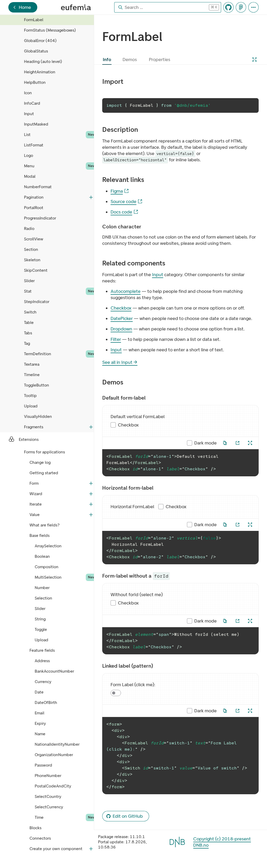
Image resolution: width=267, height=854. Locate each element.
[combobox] (163, 7)
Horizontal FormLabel (132, 506)
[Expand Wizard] (91, 494)
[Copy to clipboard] (251, 105)
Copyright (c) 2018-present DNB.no (222, 842)
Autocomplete (126, 291)
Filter (116, 339)
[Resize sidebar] (95, 434)
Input (157, 274)
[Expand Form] (91, 483)
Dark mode (205, 443)
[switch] (116, 693)
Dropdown (121, 329)
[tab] (107, 59)
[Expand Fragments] (91, 427)
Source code (123, 201)
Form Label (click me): (133, 684)
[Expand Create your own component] (91, 849)
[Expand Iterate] (91, 504)
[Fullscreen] (254, 59)
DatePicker (122, 318)
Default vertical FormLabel (138, 416)
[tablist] (137, 59)
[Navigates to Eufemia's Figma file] (241, 7)
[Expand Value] (91, 515)
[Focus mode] (250, 443)
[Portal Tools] (253, 7)
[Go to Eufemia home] (76, 7)
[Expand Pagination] (91, 197)
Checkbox (121, 308)
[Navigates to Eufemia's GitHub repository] (228, 7)
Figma (117, 191)
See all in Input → (119, 362)
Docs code (121, 212)
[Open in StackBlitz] (237, 443)
